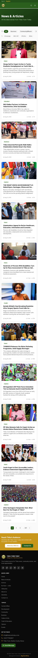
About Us (4, 591)
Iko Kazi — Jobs (6, 585)
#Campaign (8, 36)
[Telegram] (14, 567)
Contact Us (27, 545)
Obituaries (4, 588)
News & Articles (5, 579)
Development (5, 609)
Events (3, 627)
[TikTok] (18, 567)
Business (13, 31)
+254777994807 (8, 638)
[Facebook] (3, 567)
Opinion (3, 624)
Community (4, 612)
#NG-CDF (16, 36)
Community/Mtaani (26, 31)
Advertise (4, 595)
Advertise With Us (13, 545)
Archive (3, 582)
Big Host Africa (25, 655)
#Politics (24, 36)
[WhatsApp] (10, 567)
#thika (30, 36)
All (6, 31)
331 (26, 528)
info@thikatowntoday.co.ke (11, 635)
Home (3, 576)
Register (8, 1)
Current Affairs (5, 606)
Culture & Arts (5, 618)
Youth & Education (6, 621)
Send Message (9, 645)
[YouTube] (22, 567)
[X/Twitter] (6, 567)
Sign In (3, 1)
